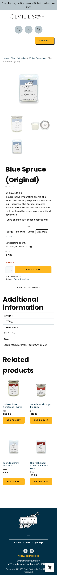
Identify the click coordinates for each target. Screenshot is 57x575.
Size (28, 227)
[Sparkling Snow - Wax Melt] (14, 447)
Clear (10, 237)
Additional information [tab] (28, 287)
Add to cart (33, 269)
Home (6, 58)
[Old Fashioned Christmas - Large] (14, 388)
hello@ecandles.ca (28, 555)
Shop (13, 58)
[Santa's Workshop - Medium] (41, 388)
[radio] (10, 232)
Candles (22, 58)
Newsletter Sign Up (28, 542)
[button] (49, 567)
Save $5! (44, 40)
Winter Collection (37, 58)
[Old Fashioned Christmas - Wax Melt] (41, 447)
